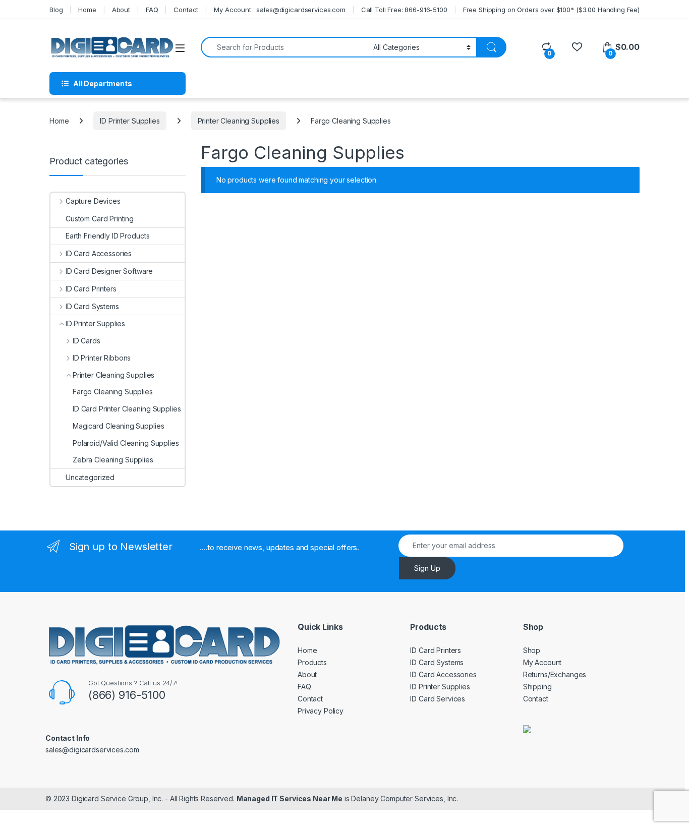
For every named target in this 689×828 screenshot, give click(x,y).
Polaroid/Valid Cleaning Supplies (126, 443)
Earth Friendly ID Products (107, 235)
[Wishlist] (577, 47)
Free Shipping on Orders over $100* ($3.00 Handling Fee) (551, 10)
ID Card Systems (92, 306)
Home (87, 10)
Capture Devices (93, 201)
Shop (531, 650)
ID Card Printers (91, 288)
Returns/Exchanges (555, 674)
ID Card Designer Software (109, 271)
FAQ (152, 10)
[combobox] (284, 47)
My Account (232, 10)
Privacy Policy (320, 710)
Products (312, 662)
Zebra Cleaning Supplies (113, 459)
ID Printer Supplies (129, 120)
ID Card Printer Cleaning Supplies (127, 408)
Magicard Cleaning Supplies (118, 426)
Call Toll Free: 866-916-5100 (404, 10)
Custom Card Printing (100, 218)
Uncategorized (90, 477)
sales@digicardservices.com (300, 10)
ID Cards (86, 340)
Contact (186, 10)
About (121, 10)
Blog (56, 10)
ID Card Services (437, 698)
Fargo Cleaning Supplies (113, 391)
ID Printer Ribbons (102, 357)
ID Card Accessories (99, 253)
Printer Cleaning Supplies (239, 120)
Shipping (537, 686)
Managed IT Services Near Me (289, 798)
